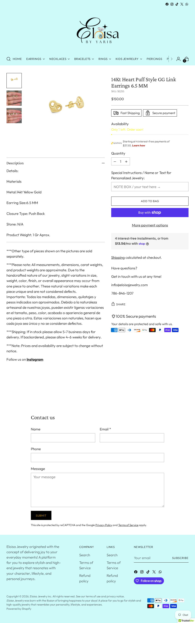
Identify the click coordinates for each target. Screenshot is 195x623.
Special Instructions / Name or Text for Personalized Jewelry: (141, 175)
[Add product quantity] (126, 161)
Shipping (118, 257)
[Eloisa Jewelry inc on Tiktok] (177, 4)
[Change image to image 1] (14, 80)
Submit (41, 515)
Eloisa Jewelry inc (40, 596)
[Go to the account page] (178, 59)
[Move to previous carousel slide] (176, 393)
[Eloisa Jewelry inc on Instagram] (172, 4)
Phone (36, 449)
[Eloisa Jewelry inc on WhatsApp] (187, 4)
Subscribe (180, 558)
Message (38, 468)
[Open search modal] (8, 59)
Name (35, 429)
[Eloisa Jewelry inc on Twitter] (182, 4)
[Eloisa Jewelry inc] (97, 29)
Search (84, 555)
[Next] (171, 58)
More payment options (150, 225)
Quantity (118, 153)
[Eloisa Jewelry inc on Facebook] (167, 4)
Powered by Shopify (18, 608)
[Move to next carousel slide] (185, 393)
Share (121, 304)
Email (105, 429)
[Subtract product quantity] (114, 161)
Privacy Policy (103, 525)
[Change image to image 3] (14, 115)
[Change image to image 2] (14, 98)
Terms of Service (128, 525)
